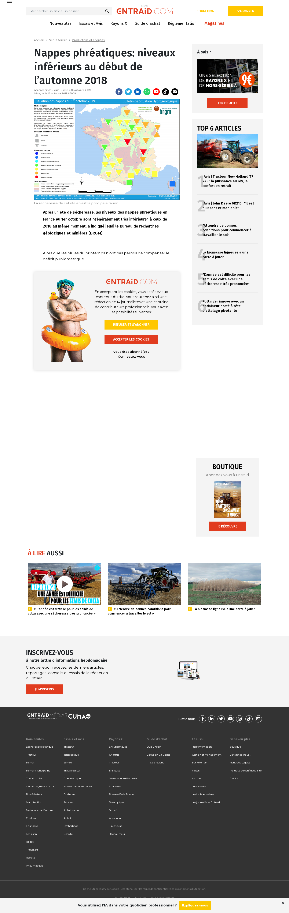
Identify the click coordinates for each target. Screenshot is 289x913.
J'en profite (227, 103)
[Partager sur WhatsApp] (146, 91)
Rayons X (118, 23)
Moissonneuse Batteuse (40, 810)
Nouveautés (61, 23)
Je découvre (227, 526)
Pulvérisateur (34, 794)
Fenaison (31, 833)
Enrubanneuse (118, 746)
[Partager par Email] (174, 91)
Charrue (114, 754)
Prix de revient (155, 762)
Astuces (196, 778)
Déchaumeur (117, 833)
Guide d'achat (157, 739)
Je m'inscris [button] (44, 689)
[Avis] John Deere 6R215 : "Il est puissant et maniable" (228, 205)
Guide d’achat (147, 23)
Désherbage (71, 825)
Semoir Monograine (38, 770)
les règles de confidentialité (155, 888)
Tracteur (31, 754)
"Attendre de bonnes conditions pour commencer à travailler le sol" (227, 230)
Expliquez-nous (195, 905)
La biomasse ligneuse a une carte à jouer (224, 609)
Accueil (39, 40)
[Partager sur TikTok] (165, 91)
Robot (30, 841)
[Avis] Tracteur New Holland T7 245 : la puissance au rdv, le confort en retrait (227, 181)
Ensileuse (31, 818)
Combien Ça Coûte (158, 754)
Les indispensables (203, 794)
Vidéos (196, 770)
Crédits (234, 778)
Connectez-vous (131, 356)
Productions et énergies (88, 40)
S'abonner (245, 11)
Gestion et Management (207, 754)
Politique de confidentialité (245, 770)
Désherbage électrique (39, 746)
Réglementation (182, 23)
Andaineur (115, 818)
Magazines (214, 23)
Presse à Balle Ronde (121, 794)
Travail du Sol (34, 778)
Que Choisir (154, 746)
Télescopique (71, 754)
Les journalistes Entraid (206, 802)
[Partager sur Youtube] (156, 91)
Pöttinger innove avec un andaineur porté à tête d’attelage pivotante (223, 306)
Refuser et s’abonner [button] (131, 325)
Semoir (30, 762)
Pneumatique (34, 865)
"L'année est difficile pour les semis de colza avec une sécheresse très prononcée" (226, 279)
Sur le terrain (58, 40)
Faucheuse (115, 825)
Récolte (30, 857)
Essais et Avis (91, 23)
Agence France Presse (46, 90)
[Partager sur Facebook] (119, 91)
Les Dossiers (199, 786)
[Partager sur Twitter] (128, 91)
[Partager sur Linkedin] (137, 91)
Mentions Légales (240, 762)
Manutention (34, 802)
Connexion (205, 11)
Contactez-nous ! (240, 754)
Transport (32, 849)
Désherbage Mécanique (40, 786)
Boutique (235, 746)
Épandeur (32, 825)
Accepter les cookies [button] (131, 339)
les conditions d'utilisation (190, 888)
